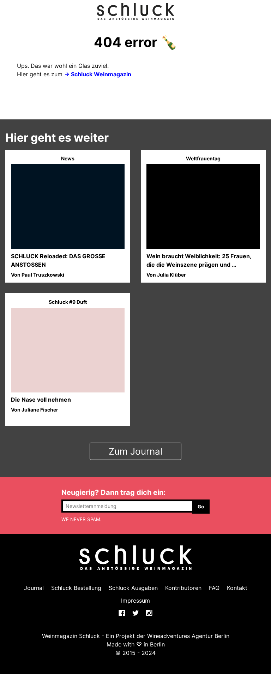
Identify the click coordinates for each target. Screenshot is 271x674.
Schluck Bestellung (76, 587)
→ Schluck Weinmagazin (97, 74)
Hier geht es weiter (57, 137)
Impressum (135, 600)
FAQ (214, 587)
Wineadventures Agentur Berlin (188, 635)
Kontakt (237, 587)
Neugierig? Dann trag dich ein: (113, 492)
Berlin (157, 644)
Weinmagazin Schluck (71, 635)
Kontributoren (183, 587)
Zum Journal (135, 451)
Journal (34, 587)
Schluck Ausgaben (133, 587)
